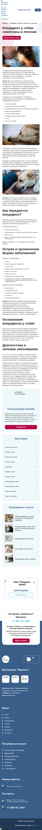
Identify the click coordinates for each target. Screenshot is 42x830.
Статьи (7, 724)
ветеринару (33, 84)
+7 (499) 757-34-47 (24, 10)
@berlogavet (21, 590)
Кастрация (8, 765)
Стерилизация (9, 768)
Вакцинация (9, 753)
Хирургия (8, 762)
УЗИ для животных (11, 756)
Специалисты (9, 721)
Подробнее (21, 427)
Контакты (7, 733)
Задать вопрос (21, 640)
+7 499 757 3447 (16, 807)
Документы (8, 730)
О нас (6, 715)
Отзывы (7, 727)
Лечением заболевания (10, 354)
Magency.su (34, 825)
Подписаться (21, 595)
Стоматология (9, 759)
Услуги (6, 718)
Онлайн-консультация (12, 38)
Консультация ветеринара (14, 750)
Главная (5, 23)
